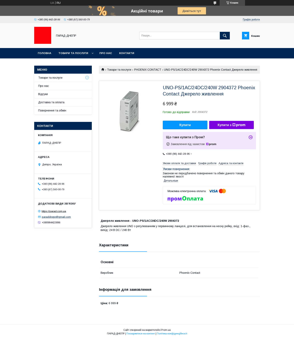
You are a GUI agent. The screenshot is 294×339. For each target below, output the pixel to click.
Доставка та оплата (51, 102)
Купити (185, 125)
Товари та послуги (73, 53)
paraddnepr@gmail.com (56, 216)
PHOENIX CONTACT (147, 69)
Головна (44, 53)
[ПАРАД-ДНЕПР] (42, 42)
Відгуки (43, 94)
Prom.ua (166, 330)
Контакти (126, 53)
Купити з (224, 125)
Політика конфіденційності (172, 333)
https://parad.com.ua (54, 211)
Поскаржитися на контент (140, 333)
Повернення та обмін (52, 110)
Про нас (105, 53)
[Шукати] (225, 35)
